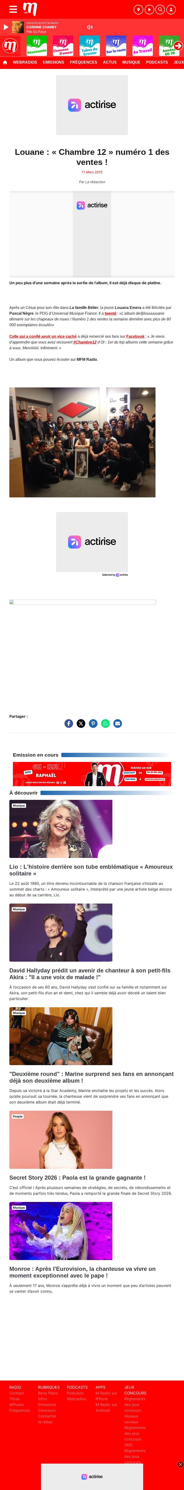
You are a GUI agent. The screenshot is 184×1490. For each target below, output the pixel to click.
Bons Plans (48, 1393)
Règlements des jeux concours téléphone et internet (134, 1462)
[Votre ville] (138, 9)
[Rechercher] (160, 9)
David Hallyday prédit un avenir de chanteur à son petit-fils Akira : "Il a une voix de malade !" (89, 973)
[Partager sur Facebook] (67, 726)
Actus (110, 62)
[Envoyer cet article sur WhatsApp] (104, 726)
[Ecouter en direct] (149, 9)
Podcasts (157, 62)
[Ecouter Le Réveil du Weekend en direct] (92, 773)
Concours (47, 1410)
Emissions (53, 62)
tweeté (110, 313)
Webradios (25, 62)
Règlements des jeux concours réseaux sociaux (134, 1410)
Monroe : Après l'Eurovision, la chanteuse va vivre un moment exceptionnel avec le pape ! (82, 1272)
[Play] (7, 27)
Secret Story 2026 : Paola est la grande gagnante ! (77, 1177)
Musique (131, 62)
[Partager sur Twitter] (79, 726)
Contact (16, 1393)
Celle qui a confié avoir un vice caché (43, 336)
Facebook (135, 336)
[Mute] (89, 27)
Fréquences (83, 62)
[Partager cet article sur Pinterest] (92, 726)
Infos (42, 1398)
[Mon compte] (171, 9)
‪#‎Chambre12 (85, 342)
